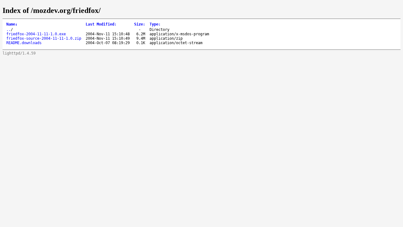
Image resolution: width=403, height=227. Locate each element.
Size (139, 24)
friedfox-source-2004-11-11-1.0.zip (43, 38)
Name (11, 24)
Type (155, 24)
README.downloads (24, 43)
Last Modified (101, 24)
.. (8, 29)
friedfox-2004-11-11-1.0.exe (36, 34)
